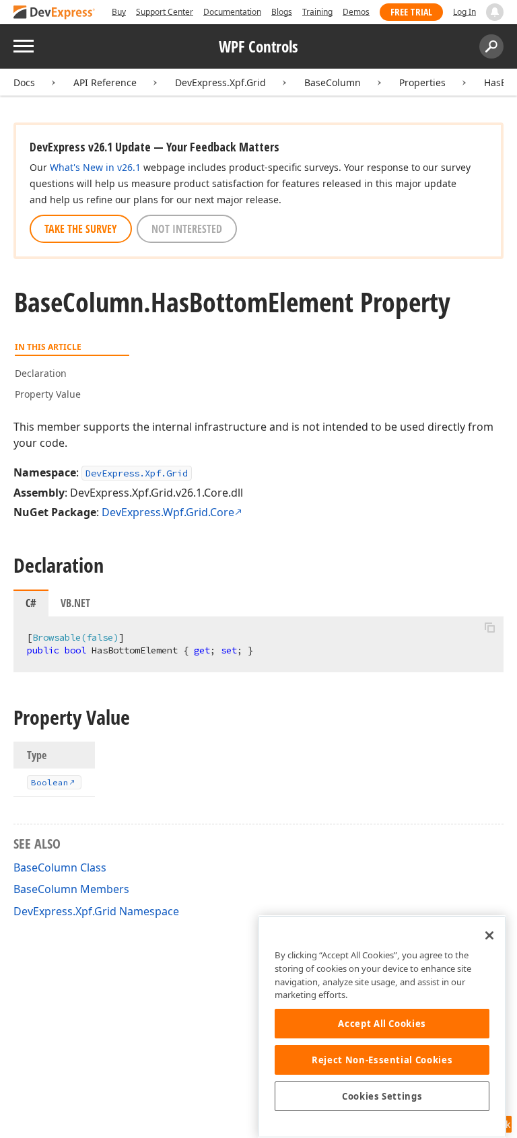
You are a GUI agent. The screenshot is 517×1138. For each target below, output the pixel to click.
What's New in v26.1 (95, 167)
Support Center (164, 11)
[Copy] (489, 628)
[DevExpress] (54, 13)
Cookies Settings (382, 1096)
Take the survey (80, 228)
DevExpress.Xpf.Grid (220, 82)
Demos (356, 11)
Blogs (281, 11)
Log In (464, 11)
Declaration (41, 373)
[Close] (489, 935)
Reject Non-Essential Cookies (382, 1060)
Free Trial (411, 11)
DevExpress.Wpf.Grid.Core (168, 512)
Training (317, 11)
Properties (422, 82)
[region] (382, 1026)
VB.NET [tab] (75, 603)
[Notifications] (495, 12)
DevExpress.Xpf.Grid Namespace (96, 911)
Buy (119, 11)
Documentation (232, 11)
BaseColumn (332, 82)
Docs (24, 82)
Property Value (48, 394)
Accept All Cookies (382, 1024)
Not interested (186, 228)
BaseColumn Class (59, 867)
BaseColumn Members (71, 889)
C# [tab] (31, 603)
